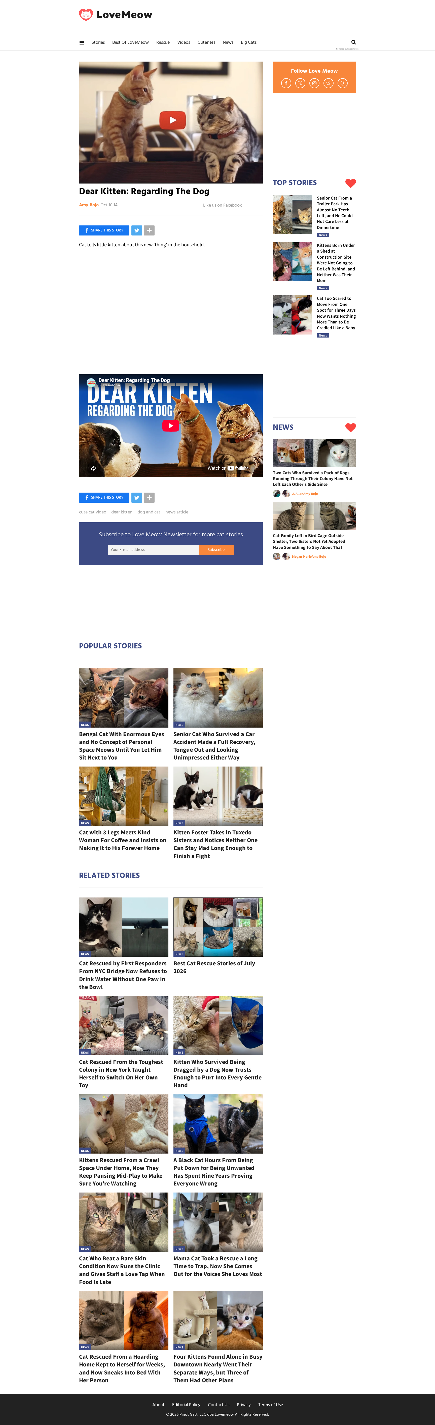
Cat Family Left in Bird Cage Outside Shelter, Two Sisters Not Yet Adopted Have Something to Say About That (309, 541)
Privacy (244, 1405)
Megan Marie (302, 556)
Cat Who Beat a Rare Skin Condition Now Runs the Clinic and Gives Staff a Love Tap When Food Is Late (122, 1270)
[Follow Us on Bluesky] (328, 83)
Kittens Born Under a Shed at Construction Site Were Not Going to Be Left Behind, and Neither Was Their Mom (336, 262)
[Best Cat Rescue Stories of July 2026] (218, 927)
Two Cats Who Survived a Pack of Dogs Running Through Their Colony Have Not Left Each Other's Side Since (313, 478)
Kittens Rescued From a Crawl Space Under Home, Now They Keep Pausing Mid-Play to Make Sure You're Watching (120, 1172)
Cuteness (206, 42)
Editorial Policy (186, 1405)
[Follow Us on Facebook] (286, 83)
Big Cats (249, 42)
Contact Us (218, 1405)
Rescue (163, 42)
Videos (183, 42)
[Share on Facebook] (104, 230)
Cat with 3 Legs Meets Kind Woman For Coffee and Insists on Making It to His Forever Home (122, 840)
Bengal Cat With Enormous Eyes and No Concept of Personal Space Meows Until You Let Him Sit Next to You (121, 746)
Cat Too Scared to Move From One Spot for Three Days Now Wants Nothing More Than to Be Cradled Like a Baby (336, 312)
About (158, 1405)
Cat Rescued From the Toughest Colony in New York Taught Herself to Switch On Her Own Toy (121, 1073)
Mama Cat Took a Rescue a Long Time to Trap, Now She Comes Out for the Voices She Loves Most (217, 1266)
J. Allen (297, 493)
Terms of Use (270, 1405)
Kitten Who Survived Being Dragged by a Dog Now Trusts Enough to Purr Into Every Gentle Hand (217, 1073)
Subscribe (216, 550)
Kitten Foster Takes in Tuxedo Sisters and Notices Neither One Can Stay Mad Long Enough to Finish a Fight (215, 844)
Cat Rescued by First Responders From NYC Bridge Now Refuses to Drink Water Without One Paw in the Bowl (123, 975)
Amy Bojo (89, 205)
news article (176, 512)
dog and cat (148, 512)
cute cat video (92, 512)
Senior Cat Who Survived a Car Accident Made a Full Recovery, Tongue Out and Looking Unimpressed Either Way (214, 746)
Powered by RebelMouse (347, 49)
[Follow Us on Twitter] (300, 83)
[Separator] (149, 230)
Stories (98, 42)
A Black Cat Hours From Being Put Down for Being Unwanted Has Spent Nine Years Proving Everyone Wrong (214, 1172)
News (228, 42)
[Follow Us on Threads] (343, 83)
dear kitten (121, 512)
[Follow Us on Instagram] (314, 83)
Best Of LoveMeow (130, 42)
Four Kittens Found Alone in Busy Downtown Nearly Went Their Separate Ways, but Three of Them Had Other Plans (218, 1368)
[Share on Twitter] (136, 230)
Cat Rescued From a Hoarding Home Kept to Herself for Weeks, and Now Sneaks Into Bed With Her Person (122, 1368)
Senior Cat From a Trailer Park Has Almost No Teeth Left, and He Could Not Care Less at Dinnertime (335, 212)
